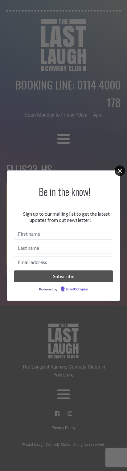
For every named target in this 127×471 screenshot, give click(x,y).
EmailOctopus (77, 289)
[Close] (120, 171)
